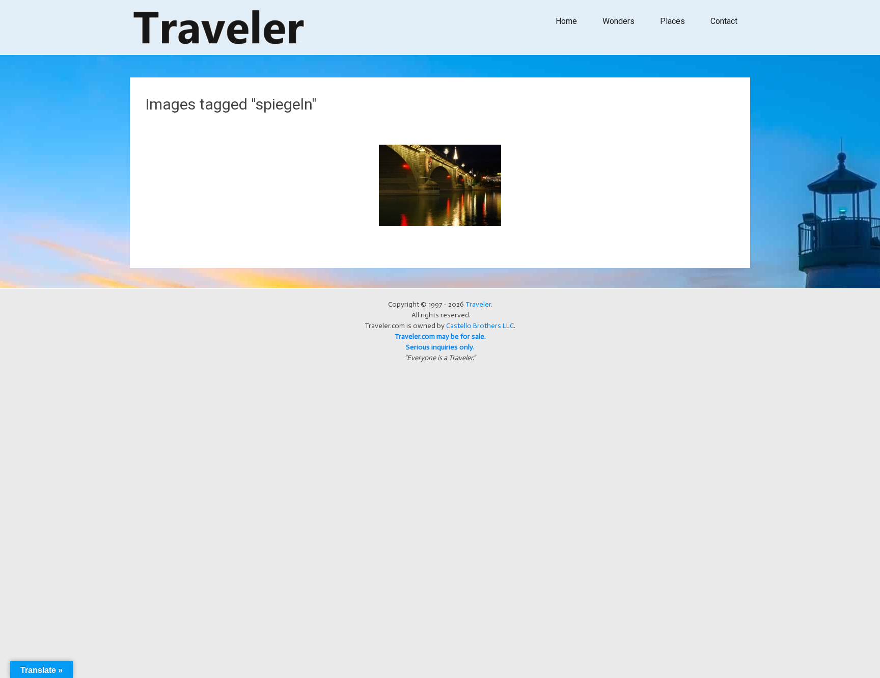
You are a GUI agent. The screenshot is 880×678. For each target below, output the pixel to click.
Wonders (618, 21)
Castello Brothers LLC (480, 325)
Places (672, 21)
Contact (723, 21)
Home (566, 21)
